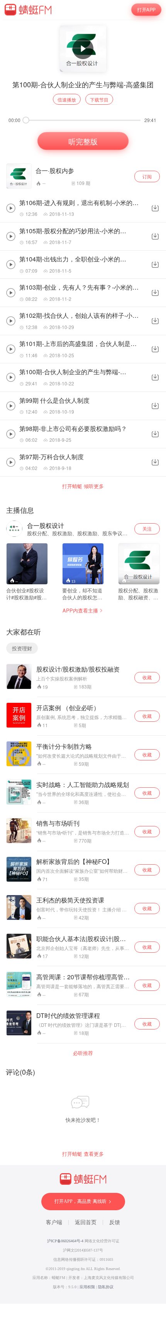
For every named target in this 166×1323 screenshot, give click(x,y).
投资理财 (22, 648)
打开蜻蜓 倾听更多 (83, 486)
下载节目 (99, 99)
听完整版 (83, 141)
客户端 (54, 1222)
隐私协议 (105, 1287)
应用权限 (87, 1287)
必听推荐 (83, 1053)
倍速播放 (67, 99)
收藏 (147, 677)
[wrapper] (83, 661)
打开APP (146, 9)
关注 (147, 528)
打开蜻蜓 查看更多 (83, 1153)
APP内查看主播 (80, 610)
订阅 (147, 176)
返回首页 (86, 1222)
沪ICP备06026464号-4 (65, 1241)
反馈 (114, 1222)
